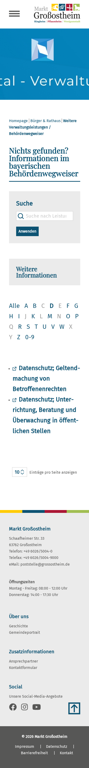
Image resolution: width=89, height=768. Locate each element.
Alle (14, 306)
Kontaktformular (23, 667)
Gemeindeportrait (24, 632)
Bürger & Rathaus (45, 121)
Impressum (24, 746)
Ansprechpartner (23, 661)
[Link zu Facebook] (13, 708)
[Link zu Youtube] (36, 708)
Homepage (18, 121)
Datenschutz (56, 746)
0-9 (29, 337)
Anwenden (27, 231)
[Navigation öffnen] (14, 14)
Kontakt (66, 753)
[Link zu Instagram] (24, 708)
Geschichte (18, 626)
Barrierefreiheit (34, 753)
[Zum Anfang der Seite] (74, 708)
